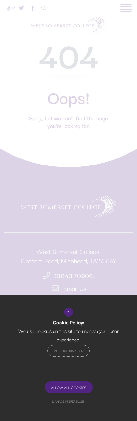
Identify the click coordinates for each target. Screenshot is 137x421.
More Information (68, 350)
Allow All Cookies (68, 387)
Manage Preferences (68, 401)
